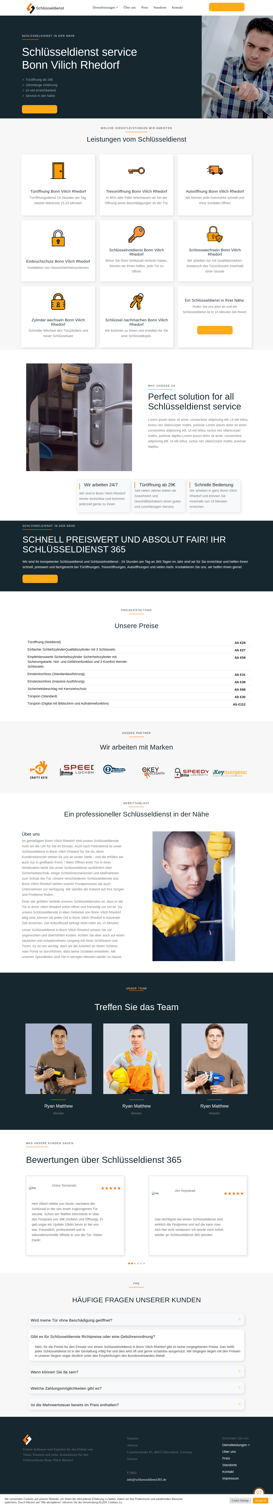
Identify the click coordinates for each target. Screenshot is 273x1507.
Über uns (130, 7)
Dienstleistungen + (105, 7)
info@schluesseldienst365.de (146, 1479)
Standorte (160, 7)
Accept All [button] (260, 1500)
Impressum (230, 1478)
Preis (144, 7)
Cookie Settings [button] (240, 1500)
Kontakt (177, 7)
